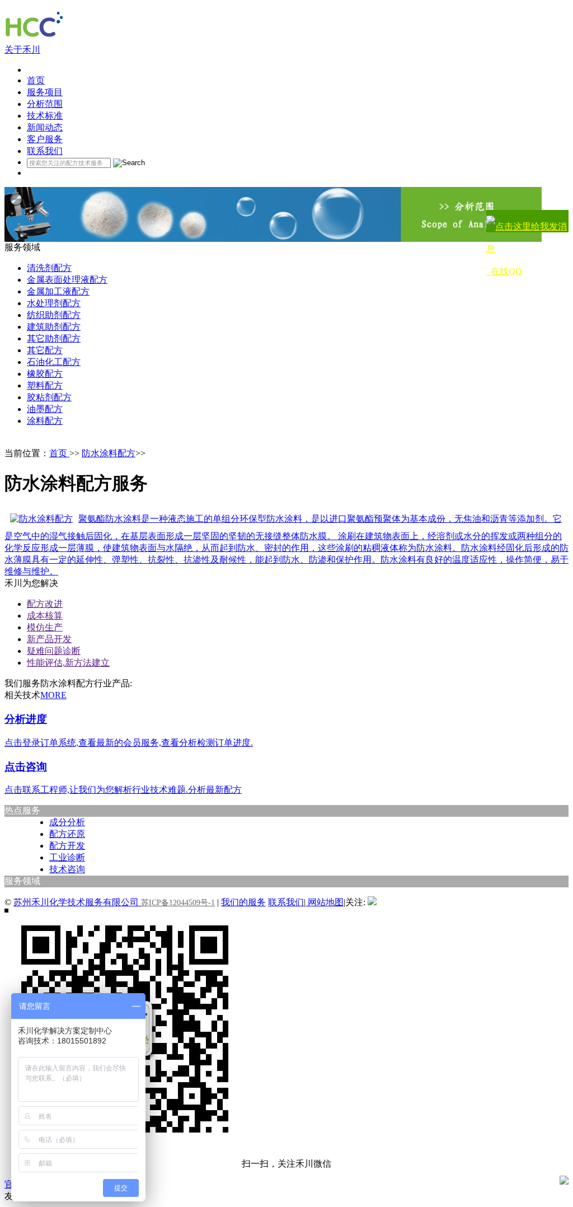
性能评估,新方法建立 (68, 662)
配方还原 (67, 834)
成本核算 (45, 615)
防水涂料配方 (108, 453)
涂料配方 (45, 420)
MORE (53, 695)
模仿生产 (45, 627)
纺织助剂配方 (54, 315)
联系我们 (45, 151)
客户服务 (45, 139)
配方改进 (45, 604)
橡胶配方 (45, 373)
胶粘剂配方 (49, 397)
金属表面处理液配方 (67, 279)
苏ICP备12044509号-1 (178, 903)
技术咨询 (67, 869)
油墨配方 (45, 409)
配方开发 (67, 845)
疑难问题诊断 (54, 651)
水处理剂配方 (54, 303)
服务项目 (45, 92)
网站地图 (325, 902)
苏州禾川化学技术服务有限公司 (77, 902)
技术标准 (45, 115)
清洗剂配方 (49, 268)
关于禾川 (22, 49)
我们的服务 (243, 902)
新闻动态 (45, 127)
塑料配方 (45, 385)
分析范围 (45, 104)
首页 (36, 80)
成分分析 (67, 822)
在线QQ (504, 271)
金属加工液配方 (58, 291)
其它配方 (45, 350)
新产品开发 (49, 639)
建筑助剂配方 (54, 326)
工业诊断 (67, 857)
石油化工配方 (54, 362)
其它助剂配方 (54, 338)
